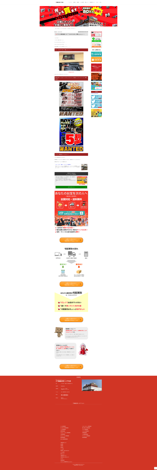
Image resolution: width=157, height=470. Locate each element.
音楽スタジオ (62, 453)
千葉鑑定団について (63, 442)
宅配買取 (62, 445)
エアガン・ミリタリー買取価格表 (65, 432)
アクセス (62, 458)
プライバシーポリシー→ (64, 398)
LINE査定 (62, 447)
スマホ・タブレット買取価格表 (86, 426)
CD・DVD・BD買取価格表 (64, 427)
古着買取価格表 (84, 432)
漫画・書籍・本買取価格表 (86, 427)
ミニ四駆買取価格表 (85, 434)
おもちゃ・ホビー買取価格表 (65, 435)
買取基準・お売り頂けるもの (65, 450)
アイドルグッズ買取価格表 (86, 435)
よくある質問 (62, 452)
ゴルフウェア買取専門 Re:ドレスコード (66, 461)
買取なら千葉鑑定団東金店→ (64, 394)
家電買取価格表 (63, 437)
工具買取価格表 (63, 434)
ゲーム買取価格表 (63, 426)
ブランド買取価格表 (85, 429)
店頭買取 (62, 444)
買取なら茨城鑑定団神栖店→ (64, 395)
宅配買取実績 (62, 460)
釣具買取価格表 (84, 437)
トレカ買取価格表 (63, 429)
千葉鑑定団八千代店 (77, 464)
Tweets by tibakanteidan (94, 93)
